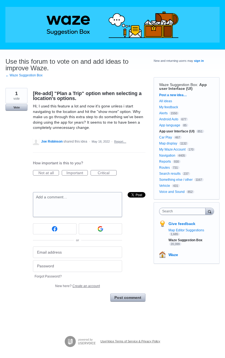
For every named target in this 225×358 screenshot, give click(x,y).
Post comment (127, 297)
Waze (173, 254)
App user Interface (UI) (183, 86)
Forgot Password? (48, 276)
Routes (164, 168)
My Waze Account (172, 149)
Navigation (167, 155)
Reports (165, 161)
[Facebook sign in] (55, 228)
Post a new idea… (173, 95)
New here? (77, 286)
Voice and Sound (172, 192)
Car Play (165, 137)
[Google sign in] (100, 228)
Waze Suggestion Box (178, 84)
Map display (168, 143)
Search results (170, 174)
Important (77, 173)
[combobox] (183, 211)
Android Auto (168, 119)
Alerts (163, 113)
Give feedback (181, 223)
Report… (120, 141)
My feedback (168, 107)
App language (169, 125)
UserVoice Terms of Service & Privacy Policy (130, 341)
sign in (199, 60)
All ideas (165, 101)
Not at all (48, 173)
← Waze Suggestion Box (24, 75)
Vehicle (164, 186)
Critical (107, 173)
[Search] (209, 211)
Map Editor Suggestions (186, 230)
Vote (16, 107)
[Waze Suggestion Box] (112, 25)
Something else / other (176, 180)
